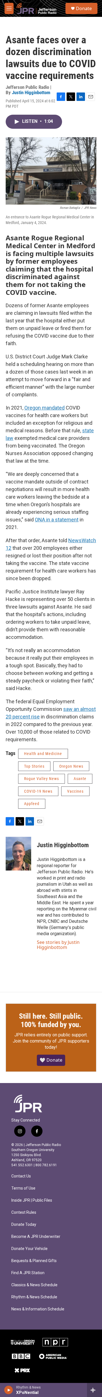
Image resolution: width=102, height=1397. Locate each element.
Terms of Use (23, 1188)
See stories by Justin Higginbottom (58, 944)
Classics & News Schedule (34, 1285)
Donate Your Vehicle (29, 1249)
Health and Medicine (43, 753)
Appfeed (31, 803)
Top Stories (34, 766)
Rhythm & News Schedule (34, 1297)
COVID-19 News (38, 791)
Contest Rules (23, 1212)
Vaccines (75, 791)
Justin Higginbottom (31, 92)
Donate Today (23, 1224)
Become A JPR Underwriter (35, 1237)
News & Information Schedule (37, 1309)
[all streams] (94, 1390)
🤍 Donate (51, 1060)
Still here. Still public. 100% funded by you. (51, 1020)
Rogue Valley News (41, 778)
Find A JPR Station (27, 1273)
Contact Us (21, 1176)
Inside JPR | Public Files (31, 1200)
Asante (80, 778)
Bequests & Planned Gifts (34, 1261)
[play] (8, 1390)
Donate (84, 8)
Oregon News (71, 766)
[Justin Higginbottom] (18, 854)
